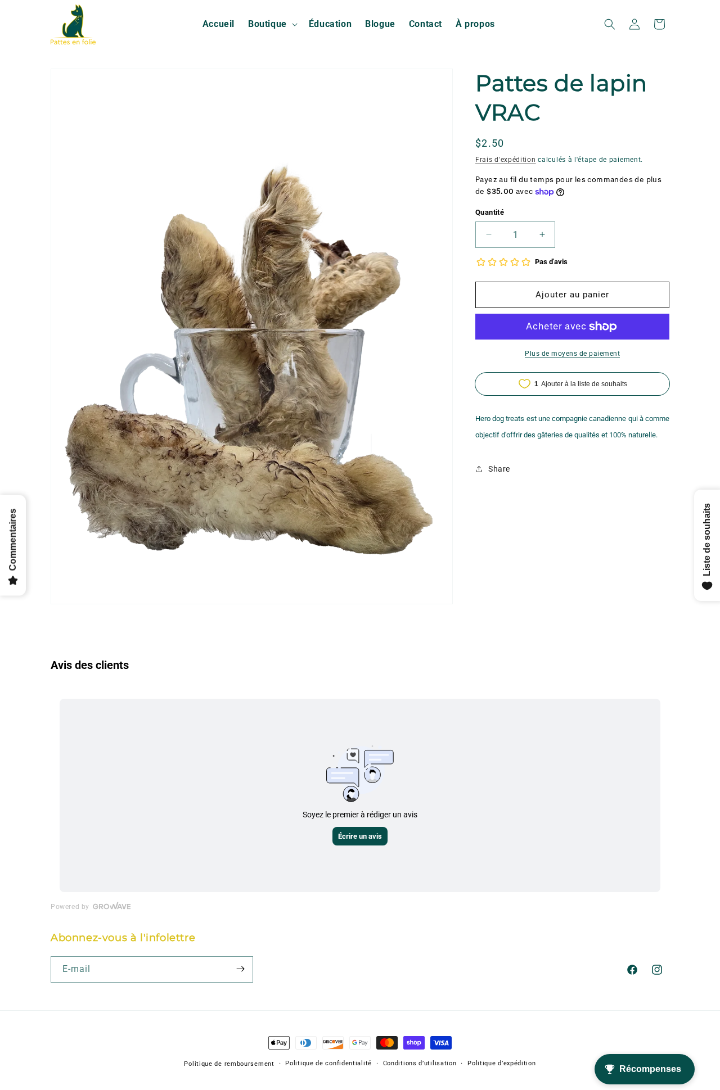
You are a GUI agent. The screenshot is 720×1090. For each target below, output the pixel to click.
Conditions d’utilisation (420, 1063)
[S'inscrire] (240, 969)
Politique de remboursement (229, 1064)
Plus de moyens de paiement (572, 354)
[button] (271, 24)
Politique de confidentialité (328, 1063)
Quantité (489, 212)
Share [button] (499, 468)
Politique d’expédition (501, 1063)
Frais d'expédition (505, 160)
